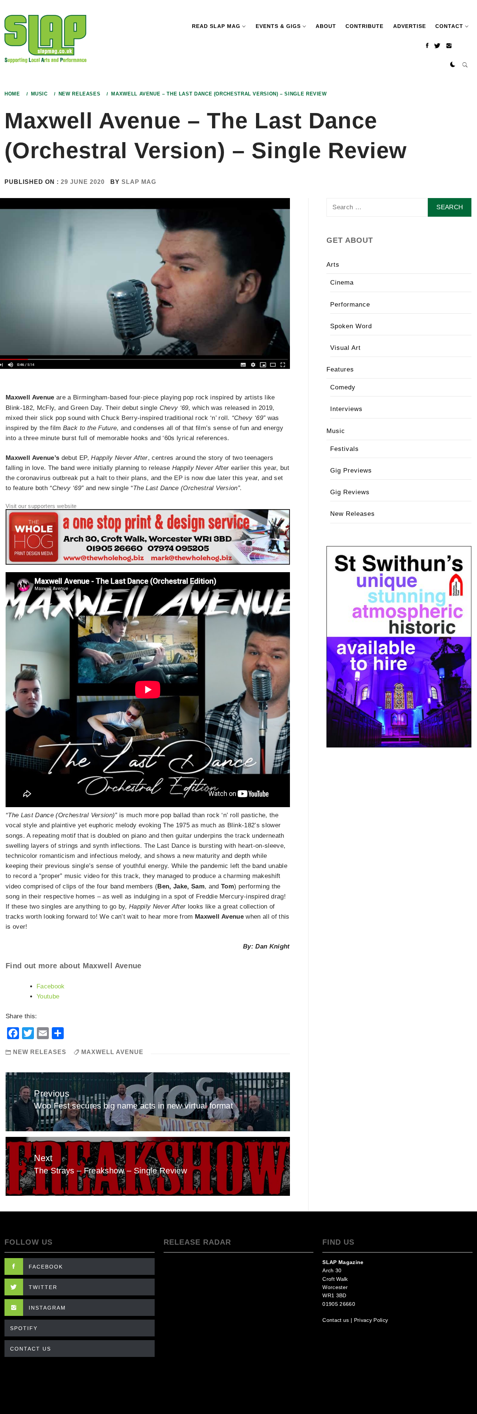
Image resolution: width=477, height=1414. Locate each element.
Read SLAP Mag (216, 26)
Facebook (51, 986)
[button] (452, 65)
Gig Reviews (350, 492)
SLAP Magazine (342, 1262)
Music (335, 431)
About (326, 26)
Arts (332, 264)
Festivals (344, 448)
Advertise (409, 26)
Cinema (342, 282)
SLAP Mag (138, 182)
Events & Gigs (278, 26)
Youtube (48, 996)
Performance (350, 304)
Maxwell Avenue (112, 1052)
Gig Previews (351, 470)
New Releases (39, 1052)
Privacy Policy (371, 1320)
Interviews (346, 409)
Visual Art (345, 347)
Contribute (364, 26)
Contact (449, 26)
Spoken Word (351, 326)
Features (340, 369)
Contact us (335, 1320)
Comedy (343, 387)
